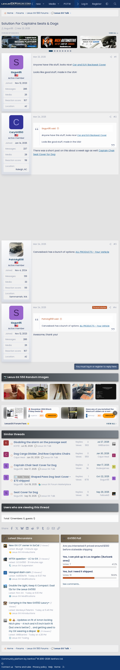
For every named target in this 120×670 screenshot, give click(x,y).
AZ (26, 106)
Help (50, 666)
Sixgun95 (8, 28)
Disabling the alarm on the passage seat (40, 442)
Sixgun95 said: (49, 128)
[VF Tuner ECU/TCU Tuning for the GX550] (105, 392)
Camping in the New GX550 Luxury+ (29, 603)
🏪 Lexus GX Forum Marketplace (54, 484)
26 (26, 94)
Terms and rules (23, 666)
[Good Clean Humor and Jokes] (14, 392)
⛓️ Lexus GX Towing (19, 637)
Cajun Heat (19, 457)
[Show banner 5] (62, 51)
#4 (114, 307)
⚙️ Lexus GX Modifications (22, 579)
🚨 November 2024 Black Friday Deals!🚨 (39, 410)
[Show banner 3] (57, 51)
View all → (113, 33)
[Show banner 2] (54, 51)
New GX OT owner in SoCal (24, 545)
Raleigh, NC (21, 169)
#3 (114, 244)
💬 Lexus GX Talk (42, 446)
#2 (114, 116)
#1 (115, 56)
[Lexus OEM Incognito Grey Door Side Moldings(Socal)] (60, 392)
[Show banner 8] (70, 51)
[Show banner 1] (51, 51)
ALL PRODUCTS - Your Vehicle (92, 252)
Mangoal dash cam (20, 572)
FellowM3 (104, 495)
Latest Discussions (20, 538)
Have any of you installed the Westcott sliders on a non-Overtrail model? (100, 411)
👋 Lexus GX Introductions (22, 552)
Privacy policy (40, 666)
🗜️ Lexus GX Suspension (21, 565)
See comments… (71, 584)
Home (57, 666)
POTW (67, 4)
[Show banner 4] (60, 51)
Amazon (52, 415)
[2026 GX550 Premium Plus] (82, 392)
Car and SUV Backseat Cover (89, 64)
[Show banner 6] (65, 51)
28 (26, 154)
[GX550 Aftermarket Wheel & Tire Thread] (37, 392)
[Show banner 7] (68, 51)
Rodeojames (102, 468)
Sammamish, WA (18, 296)
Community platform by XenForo (32, 658)
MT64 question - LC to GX (23, 558)
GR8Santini (103, 445)
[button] (43, 4)
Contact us (7, 666)
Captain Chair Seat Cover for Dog (35, 465)
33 (26, 281)
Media (52, 4)
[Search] (115, 4)
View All (111, 423)
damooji (91, 415)
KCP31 (16, 446)
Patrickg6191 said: (50, 318)
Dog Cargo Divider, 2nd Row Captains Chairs (42, 454)
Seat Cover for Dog (26, 492)
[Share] (111, 57)
